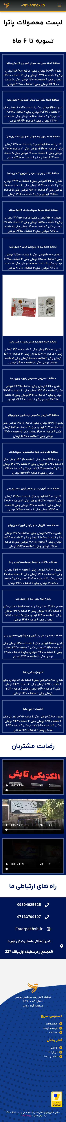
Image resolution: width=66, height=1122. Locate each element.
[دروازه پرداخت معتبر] (56, 1106)
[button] (59, 5)
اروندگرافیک (25, 1115)
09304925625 (33, 5)
